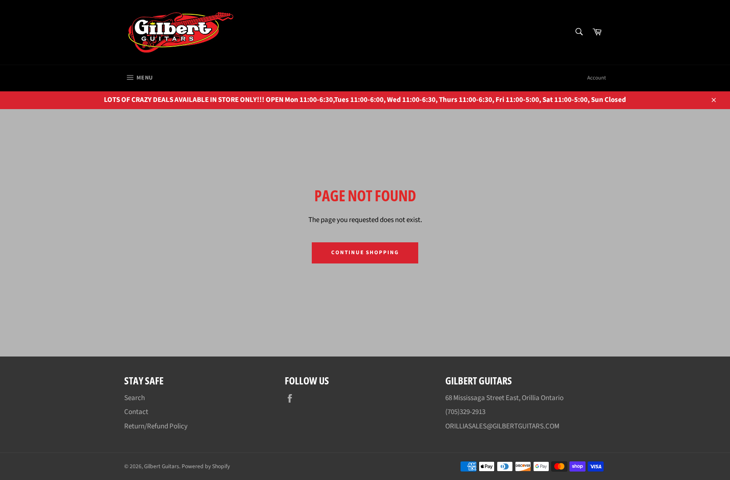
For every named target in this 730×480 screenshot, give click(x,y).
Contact (136, 412)
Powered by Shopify (206, 466)
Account (596, 78)
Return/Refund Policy (156, 426)
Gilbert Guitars (161, 466)
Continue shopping (365, 252)
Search (134, 398)
